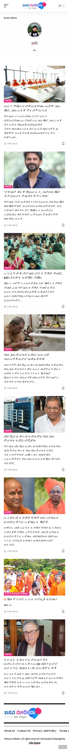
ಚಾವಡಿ (8, 186)
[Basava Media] (34, 5)
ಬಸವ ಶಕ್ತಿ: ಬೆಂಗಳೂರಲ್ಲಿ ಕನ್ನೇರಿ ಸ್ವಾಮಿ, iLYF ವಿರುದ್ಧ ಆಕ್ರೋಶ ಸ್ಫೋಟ (33, 276)
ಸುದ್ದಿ (8, 101)
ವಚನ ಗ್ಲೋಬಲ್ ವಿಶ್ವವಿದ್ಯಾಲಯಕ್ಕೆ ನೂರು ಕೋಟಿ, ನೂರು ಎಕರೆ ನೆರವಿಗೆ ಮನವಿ (32, 108)
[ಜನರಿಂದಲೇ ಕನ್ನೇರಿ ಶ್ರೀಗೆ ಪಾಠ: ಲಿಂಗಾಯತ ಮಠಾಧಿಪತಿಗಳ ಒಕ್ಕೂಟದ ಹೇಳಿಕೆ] (34, 495)
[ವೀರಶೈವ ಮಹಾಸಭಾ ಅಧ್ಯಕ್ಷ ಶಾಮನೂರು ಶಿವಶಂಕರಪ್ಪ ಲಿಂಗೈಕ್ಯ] (34, 414)
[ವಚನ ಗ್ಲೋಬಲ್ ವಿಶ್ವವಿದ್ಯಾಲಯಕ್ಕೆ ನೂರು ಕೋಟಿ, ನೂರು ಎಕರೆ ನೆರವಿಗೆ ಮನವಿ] (34, 84)
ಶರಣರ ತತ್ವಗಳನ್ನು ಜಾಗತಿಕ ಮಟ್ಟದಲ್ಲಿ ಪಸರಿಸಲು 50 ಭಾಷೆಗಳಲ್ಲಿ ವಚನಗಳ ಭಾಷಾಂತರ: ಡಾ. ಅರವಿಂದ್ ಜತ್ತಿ (31, 664)
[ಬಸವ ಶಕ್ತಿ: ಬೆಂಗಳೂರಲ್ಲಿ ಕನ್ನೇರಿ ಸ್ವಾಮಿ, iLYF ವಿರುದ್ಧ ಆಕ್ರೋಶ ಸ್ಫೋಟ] (34, 251)
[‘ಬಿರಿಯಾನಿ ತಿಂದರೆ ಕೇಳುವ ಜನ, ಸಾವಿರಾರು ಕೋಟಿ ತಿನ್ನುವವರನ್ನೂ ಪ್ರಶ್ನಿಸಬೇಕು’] (34, 170)
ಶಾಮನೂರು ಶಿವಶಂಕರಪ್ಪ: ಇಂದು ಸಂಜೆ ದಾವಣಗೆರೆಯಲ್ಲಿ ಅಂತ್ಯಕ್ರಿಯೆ (26, 357)
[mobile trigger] (7, 5)
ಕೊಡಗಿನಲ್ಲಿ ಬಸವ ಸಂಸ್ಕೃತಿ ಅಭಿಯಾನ (32, 599)
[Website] (34, 50)
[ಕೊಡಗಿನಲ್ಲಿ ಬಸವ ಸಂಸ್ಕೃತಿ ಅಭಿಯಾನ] (34, 577)
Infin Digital (34, 743)
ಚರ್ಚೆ (8, 512)
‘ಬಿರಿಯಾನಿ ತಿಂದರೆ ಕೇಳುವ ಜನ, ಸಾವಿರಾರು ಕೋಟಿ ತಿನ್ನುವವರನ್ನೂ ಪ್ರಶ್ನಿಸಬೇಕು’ (32, 194)
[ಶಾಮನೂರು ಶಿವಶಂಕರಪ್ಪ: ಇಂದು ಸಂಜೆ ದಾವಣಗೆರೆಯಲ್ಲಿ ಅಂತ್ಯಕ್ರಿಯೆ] (34, 332)
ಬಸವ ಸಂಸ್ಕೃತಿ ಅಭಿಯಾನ (16, 594)
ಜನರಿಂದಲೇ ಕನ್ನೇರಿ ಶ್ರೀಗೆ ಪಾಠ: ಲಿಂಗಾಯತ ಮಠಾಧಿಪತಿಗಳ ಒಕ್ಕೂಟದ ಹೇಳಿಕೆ (31, 520)
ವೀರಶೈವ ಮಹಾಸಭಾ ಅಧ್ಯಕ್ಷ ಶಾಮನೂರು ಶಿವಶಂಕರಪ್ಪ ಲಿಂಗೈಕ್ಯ (29, 439)
